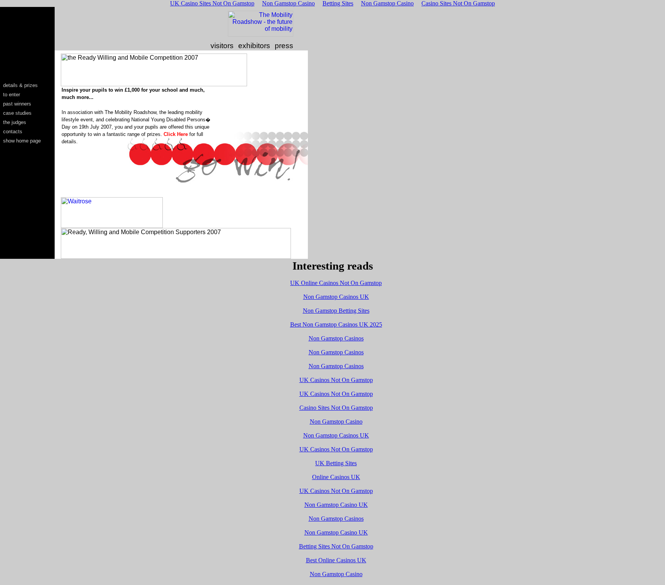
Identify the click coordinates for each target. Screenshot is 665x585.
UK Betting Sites (336, 463)
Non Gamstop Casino (336, 421)
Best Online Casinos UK (336, 560)
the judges (14, 122)
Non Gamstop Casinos (336, 338)
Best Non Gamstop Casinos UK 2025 (336, 324)
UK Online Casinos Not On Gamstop (336, 283)
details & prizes (20, 85)
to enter (11, 94)
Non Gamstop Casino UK (336, 504)
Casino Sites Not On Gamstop (336, 407)
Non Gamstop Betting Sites (336, 310)
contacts (12, 131)
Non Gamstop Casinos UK (336, 296)
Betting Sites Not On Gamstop (336, 546)
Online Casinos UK (336, 477)
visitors (222, 46)
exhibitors (254, 46)
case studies (17, 113)
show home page (22, 141)
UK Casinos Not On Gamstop (336, 380)
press (284, 46)
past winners (17, 104)
